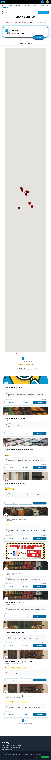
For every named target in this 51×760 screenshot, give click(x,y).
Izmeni (38, 37)
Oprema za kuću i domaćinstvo (41, 5)
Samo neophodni (36, 757)
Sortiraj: (14, 368)
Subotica (18, 5)
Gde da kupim (10, 5)
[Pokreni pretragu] (43, 12)
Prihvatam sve (45, 757)
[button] (28, 192)
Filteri (37, 368)
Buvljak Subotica (27, 5)
